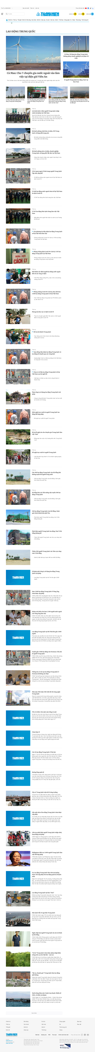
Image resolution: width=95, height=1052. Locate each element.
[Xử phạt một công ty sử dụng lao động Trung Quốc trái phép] (18, 577)
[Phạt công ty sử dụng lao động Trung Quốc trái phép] (18, 396)
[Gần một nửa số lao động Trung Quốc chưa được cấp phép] (18, 818)
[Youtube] (86, 8)
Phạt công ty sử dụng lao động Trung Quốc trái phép (46, 393)
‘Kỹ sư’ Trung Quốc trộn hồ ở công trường (45, 792)
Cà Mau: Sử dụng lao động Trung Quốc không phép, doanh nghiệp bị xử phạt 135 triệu (76, 56)
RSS (49, 1034)
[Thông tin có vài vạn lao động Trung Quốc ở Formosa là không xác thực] (18, 677)
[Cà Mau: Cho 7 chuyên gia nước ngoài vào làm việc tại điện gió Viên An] (33, 53)
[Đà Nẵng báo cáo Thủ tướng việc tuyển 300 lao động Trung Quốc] (18, 497)
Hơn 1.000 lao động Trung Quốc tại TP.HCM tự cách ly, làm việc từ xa (47, 298)
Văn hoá (44, 1024)
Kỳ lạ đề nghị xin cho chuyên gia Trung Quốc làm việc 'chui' (47, 433)
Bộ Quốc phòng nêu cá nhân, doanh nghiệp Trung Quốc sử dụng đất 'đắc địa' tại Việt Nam (46, 152)
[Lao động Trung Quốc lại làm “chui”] (18, 898)
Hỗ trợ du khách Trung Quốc (42, 332)
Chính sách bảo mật (63, 1034)
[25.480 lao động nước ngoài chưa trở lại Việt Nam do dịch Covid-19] (18, 196)
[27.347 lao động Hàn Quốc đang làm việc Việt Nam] (18, 216)
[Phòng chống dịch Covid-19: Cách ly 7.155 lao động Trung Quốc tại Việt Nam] (18, 256)
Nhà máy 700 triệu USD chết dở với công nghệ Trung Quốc (46, 693)
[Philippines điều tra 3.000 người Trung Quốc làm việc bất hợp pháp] (18, 858)
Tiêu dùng (78, 20)
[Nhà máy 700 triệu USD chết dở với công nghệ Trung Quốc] (18, 698)
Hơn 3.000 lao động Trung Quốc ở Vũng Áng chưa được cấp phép (45, 592)
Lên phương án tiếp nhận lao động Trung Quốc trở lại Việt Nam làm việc (47, 232)
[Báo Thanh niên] (11, 1034)
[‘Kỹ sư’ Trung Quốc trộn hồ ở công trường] (18, 798)
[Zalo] (93, 8)
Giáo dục (43, 20)
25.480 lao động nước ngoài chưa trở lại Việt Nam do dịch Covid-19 (48, 178)
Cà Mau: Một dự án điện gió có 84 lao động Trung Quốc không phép (15, 100)
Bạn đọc (79, 1021)
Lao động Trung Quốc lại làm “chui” (43, 893)
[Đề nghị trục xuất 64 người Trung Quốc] (18, 457)
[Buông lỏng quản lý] (18, 778)
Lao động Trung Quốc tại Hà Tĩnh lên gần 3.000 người (46, 578)
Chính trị (10, 20)
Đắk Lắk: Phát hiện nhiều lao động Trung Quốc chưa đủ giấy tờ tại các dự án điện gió (79, 101)
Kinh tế (24, 20)
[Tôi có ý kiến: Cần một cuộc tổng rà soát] (18, 718)
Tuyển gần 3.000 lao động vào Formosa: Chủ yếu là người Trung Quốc (47, 652)
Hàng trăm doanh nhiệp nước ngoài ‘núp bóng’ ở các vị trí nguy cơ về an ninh (48, 158)
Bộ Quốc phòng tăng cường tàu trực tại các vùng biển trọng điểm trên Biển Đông (48, 138)
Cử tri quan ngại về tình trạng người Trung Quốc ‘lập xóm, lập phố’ (47, 172)
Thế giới (20, 20)
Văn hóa (52, 20)
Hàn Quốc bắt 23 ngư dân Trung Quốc (43, 913)
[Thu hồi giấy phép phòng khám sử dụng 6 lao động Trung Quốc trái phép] (36, 92)
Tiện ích (32, 8)
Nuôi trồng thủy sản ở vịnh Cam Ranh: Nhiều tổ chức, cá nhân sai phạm (46, 994)
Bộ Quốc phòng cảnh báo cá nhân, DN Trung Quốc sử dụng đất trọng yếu (45, 132)
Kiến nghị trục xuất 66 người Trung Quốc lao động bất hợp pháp (46, 413)
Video (73, 20)
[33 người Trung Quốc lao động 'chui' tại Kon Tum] (76, 69)
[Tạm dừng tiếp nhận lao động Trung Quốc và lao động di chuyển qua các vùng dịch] (18, 356)
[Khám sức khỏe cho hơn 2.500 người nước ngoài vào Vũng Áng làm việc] (18, 617)
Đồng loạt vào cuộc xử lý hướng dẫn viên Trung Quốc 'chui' (48, 439)
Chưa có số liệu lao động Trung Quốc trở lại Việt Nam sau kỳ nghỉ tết (46, 373)
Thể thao (61, 20)
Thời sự (15, 20)
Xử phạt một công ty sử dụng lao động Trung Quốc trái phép (46, 572)
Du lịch (48, 20)
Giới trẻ (38, 20)
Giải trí (56, 20)
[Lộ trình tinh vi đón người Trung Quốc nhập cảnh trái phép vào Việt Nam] (18, 115)
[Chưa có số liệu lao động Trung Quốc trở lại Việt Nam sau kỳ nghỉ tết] (18, 376)
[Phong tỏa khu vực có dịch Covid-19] (18, 316)
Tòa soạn (54, 1034)
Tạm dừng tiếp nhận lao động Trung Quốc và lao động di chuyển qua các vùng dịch (46, 353)
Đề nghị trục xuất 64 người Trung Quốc (44, 418)
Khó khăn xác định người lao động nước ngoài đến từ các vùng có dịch (46, 272)
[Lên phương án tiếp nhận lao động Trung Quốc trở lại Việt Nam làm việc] (18, 236)
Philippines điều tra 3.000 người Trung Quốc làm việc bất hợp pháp (47, 853)
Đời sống (28, 20)
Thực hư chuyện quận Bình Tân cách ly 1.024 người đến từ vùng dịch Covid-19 (47, 316)
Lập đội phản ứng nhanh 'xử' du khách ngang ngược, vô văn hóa (48, 457)
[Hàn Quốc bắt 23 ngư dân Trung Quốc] (18, 918)
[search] (15, 14)
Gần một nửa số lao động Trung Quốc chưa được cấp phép (47, 813)
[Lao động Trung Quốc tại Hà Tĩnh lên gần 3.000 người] (18, 637)
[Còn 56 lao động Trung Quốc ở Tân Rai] (18, 758)
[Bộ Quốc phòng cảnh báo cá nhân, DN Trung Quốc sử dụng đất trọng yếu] (18, 135)
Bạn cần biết (26, 8)
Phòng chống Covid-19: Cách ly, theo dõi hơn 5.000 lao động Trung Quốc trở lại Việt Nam (47, 258)
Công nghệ (67, 20)
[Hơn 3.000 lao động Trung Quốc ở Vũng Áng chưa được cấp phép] (18, 597)
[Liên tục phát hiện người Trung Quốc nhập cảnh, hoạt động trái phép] (18, 838)
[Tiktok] (91, 8)
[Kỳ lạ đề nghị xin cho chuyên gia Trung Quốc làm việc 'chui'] (18, 437)
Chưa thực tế (36, 732)
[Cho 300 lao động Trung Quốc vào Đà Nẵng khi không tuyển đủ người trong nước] (18, 477)
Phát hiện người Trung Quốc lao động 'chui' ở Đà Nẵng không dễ (46, 518)
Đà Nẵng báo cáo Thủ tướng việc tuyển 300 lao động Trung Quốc (46, 493)
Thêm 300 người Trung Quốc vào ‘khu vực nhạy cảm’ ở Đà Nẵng (48, 538)
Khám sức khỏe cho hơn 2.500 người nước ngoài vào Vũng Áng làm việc (47, 612)
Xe (71, 20)
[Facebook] (88, 8)
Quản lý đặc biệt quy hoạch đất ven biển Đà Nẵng (47, 557)
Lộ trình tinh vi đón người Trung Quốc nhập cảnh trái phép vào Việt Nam (45, 112)
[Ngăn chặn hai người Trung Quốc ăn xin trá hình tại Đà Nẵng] (18, 939)
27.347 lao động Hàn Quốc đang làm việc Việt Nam (47, 197)
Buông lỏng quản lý (38, 772)
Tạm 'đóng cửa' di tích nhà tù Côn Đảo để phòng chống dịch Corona (46, 336)
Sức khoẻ (26, 1024)
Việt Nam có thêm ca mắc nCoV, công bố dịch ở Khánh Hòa (46, 378)
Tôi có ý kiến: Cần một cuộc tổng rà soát (44, 712)
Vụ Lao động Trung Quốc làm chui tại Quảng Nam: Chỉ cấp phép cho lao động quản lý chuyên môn (46, 874)
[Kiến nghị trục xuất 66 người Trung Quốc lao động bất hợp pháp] (18, 416)
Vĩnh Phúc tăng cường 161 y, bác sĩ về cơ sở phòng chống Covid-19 (47, 278)
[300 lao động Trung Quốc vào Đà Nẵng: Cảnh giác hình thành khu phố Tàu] (18, 517)
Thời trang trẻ (84, 20)
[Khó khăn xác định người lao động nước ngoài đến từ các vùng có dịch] (18, 276)
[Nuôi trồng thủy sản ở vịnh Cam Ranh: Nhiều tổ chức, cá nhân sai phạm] (18, 999)
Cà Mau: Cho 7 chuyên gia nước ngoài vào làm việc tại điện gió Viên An (33, 75)
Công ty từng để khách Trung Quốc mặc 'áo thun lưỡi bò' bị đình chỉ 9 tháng (48, 399)
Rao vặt (79, 1024)
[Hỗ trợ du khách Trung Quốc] (18, 336)
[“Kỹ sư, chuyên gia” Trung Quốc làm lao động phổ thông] (18, 979)
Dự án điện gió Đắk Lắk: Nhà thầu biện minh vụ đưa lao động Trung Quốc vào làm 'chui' (57, 101)
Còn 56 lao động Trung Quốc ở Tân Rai (44, 752)
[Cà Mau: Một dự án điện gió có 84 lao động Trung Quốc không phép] (15, 92)
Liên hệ (37, 8)
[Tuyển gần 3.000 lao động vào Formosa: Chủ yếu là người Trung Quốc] (18, 657)
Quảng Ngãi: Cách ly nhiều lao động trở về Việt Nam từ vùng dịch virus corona (47, 358)
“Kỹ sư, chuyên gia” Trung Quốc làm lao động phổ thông (46, 974)
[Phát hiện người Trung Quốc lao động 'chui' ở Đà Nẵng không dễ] (18, 537)
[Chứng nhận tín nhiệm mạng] (65, 1046)
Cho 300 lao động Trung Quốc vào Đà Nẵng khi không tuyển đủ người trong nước (46, 473)
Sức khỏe (33, 20)
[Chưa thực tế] (18, 738)
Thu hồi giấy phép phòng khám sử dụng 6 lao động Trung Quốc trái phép (36, 101)
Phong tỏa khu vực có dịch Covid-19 (43, 312)
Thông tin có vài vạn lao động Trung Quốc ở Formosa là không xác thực (45, 673)
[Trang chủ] (6, 20)
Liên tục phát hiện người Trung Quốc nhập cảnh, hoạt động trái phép (47, 833)
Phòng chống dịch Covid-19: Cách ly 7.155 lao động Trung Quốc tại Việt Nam (47, 238)
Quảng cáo (44, 1034)
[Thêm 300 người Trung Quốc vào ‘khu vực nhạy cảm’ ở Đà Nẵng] (18, 557)
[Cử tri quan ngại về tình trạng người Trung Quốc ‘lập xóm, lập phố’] (18, 175)
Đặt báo (37, 1034)
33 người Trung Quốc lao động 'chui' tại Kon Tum (76, 81)
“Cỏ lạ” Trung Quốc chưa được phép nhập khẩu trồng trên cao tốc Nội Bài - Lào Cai (46, 954)
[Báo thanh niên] (47, 14)
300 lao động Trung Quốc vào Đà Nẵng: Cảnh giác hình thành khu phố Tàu (47, 479)
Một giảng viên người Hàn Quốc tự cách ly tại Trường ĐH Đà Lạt (48, 218)
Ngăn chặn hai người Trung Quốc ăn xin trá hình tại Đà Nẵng (47, 934)
